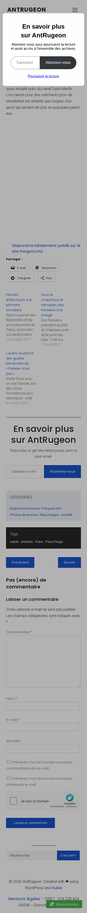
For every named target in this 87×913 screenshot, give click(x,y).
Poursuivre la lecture (43, 76)
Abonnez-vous (58, 62)
